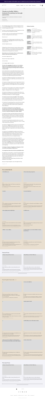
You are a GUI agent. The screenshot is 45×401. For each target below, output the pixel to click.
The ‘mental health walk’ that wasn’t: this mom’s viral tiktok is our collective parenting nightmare (37, 31)
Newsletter (15, 395)
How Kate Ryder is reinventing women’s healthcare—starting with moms (32, 204)
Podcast (30, 5)
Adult (28, 245)
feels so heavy (8, 25)
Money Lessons (4, 271)
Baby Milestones (27, 270)
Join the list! (34, 5)
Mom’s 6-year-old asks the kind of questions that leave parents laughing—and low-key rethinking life (37, 37)
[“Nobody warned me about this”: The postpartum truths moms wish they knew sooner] (33, 176)
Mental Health (25, 245)
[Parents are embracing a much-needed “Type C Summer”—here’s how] (29, 42)
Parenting (21, 5)
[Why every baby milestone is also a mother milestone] (33, 259)
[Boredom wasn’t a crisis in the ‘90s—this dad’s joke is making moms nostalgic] (29, 53)
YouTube (9, 141)
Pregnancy (18, 5)
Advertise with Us (21, 395)
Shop (27, 5)
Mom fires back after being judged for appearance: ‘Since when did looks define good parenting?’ (11, 243)
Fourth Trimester (6, 356)
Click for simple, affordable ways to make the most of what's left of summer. (22, 1)
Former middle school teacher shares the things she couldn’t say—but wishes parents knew (11, 204)
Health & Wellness (34, 28)
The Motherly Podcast (29, 207)
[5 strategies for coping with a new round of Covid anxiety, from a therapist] (33, 234)
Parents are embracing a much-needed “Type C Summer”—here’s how (37, 43)
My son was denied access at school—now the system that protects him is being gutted (11, 314)
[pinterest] (26, 392)
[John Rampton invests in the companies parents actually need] (33, 325)
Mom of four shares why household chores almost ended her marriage (11, 223)
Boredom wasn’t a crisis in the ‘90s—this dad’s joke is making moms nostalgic (37, 53)
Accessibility (32, 395)
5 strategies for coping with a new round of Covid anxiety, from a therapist (32, 243)
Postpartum (25, 188)
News (33, 40)
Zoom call (17, 94)
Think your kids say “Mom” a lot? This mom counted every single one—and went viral (11, 185)
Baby (24, 270)
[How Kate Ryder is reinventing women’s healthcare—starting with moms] (33, 196)
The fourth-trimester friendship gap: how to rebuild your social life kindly (11, 353)
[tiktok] (24, 392)
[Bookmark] (0, 31)
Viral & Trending (6, 187)
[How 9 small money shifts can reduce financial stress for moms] (12, 259)
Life (24, 5)
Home (3, 9)
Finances (8, 271)
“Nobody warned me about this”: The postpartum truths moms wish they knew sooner (32, 185)
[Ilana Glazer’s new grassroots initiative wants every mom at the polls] (33, 286)
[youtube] (22, 392)
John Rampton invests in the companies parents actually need (32, 333)
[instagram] (19, 392)
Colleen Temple (5, 19)
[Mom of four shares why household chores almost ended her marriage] (12, 215)
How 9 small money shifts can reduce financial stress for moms (11, 268)
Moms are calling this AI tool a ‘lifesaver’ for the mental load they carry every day (37, 48)
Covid (30, 245)
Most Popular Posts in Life (8, 279)
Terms (29, 395)
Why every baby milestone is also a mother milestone (31, 267)
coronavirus (10, 65)
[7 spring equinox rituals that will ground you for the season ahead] (33, 306)
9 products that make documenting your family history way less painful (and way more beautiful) (11, 333)
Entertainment (5, 337)
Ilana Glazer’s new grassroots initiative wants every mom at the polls (32, 295)
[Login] (42, 5)
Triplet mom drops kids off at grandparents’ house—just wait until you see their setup (32, 223)
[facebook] (20, 392)
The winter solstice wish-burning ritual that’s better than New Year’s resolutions (32, 353)
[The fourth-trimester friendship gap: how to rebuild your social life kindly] (12, 344)
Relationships (4, 221)
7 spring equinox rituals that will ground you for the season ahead (32, 314)
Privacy (26, 395)
